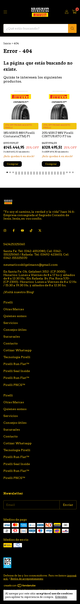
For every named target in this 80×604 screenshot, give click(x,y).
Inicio (7, 43)
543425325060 (14, 244)
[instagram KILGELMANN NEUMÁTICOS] (4, 230)
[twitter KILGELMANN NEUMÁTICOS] (39, 230)
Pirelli (8, 302)
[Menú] (5, 12)
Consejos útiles (14, 329)
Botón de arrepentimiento (26, 578)
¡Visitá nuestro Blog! (18, 292)
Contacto (10, 343)
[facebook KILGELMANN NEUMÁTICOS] (13, 230)
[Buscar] (72, 28)
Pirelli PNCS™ (14, 385)
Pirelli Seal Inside (16, 371)
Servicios (10, 323)
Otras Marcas (13, 309)
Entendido (61, 596)
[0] (74, 12)
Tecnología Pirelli (16, 357)
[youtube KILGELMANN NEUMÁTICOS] (22, 230)
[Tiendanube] (19, 586)
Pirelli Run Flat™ (16, 364)
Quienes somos (14, 316)
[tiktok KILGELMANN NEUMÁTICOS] (31, 230)
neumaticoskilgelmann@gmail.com (30, 264)
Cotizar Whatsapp (17, 350)
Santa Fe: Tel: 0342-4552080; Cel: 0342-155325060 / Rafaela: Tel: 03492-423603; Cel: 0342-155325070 (36, 254)
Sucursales (11, 336)
